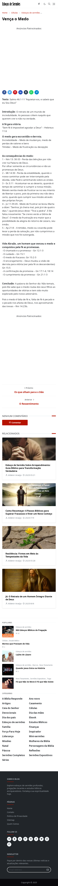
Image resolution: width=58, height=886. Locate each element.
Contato (10, 812)
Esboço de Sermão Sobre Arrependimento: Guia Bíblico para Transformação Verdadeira (28, 468)
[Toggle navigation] (54, 4)
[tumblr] (14, 839)
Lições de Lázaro (23, 654)
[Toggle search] (49, 3)
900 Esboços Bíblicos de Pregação (31, 630)
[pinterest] (25, 839)
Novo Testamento (46, 665)
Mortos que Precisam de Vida (15, 643)
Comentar (16, 422)
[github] (9, 844)
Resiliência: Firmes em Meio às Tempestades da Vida (22, 555)
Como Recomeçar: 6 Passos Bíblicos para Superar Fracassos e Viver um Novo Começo (29, 512)
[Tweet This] (10, 92)
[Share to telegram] (37, 92)
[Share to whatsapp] (31, 92)
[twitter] (41, 839)
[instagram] (47, 839)
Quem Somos (13, 824)
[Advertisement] (29, 61)
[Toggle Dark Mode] (44, 4)
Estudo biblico (14, 640)
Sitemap (10, 820)
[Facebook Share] (4, 92)
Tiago (49, 678)
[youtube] (31, 839)
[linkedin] (20, 839)
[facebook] (39, 4)
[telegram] (9, 839)
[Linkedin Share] (20, 92)
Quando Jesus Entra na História (30, 668)
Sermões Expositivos (38, 678)
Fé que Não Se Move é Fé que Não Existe (34, 681)
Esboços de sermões (23, 627)
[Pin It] (15, 92)
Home (9, 808)
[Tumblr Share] (26, 92)
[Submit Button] (48, 869)
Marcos (36, 665)
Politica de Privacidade (17, 816)
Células (5, 640)
